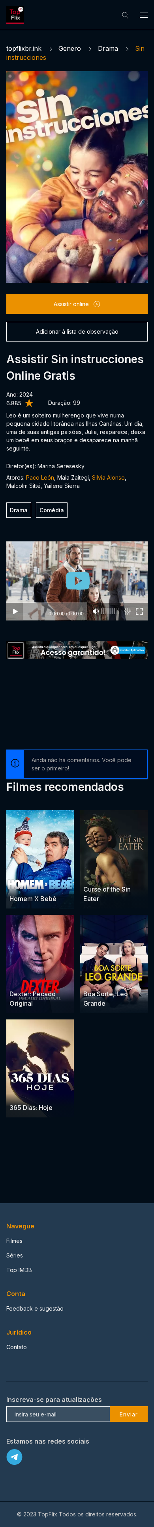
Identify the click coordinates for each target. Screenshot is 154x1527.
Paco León (40, 477)
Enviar (129, 1414)
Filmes (14, 1240)
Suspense (97, 874)
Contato (16, 1347)
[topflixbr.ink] (16, 15)
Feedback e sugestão (35, 1308)
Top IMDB (19, 1270)
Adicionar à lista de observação (77, 331)
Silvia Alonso (108, 477)
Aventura (21, 884)
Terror (121, 874)
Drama (108, 48)
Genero (69, 48)
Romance (116, 979)
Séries (14, 1255)
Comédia (51, 510)
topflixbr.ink (23, 48)
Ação (37, 979)
